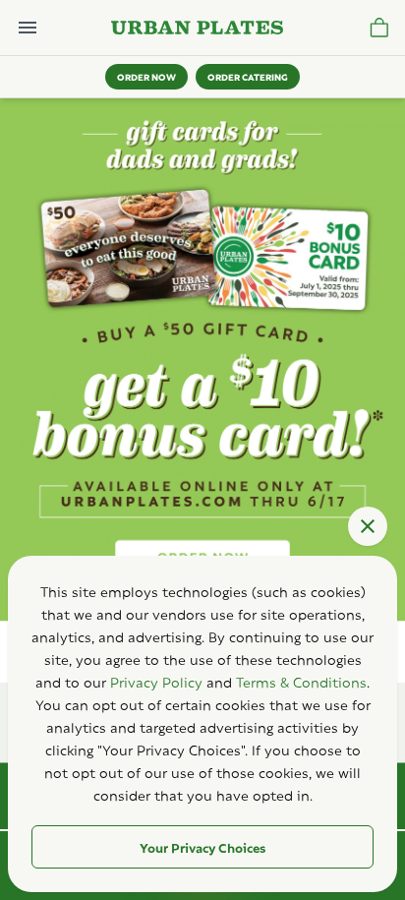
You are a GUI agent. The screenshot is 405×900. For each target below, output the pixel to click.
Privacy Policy (156, 681)
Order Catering (247, 76)
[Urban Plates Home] (197, 28)
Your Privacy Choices (202, 846)
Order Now (146, 76)
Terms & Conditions (301, 681)
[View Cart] (379, 27)
